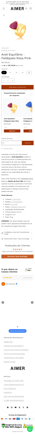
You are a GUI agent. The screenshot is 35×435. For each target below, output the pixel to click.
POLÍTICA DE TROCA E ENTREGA (16, 350)
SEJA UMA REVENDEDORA (14, 396)
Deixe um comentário (17, 331)
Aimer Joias (19, 431)
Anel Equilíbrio (16, 202)
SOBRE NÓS (8, 342)
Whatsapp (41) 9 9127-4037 (14, 380)
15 (4, 72)
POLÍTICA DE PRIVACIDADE (14, 354)
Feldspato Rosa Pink (18, 207)
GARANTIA (8, 392)
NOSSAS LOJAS (9, 362)
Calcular (28, 143)
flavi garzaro (10, 284)
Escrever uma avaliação (17, 256)
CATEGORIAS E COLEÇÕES (14, 358)
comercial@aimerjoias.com (14, 384)
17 (11, 73)
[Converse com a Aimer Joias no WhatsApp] (30, 429)
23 (29, 72)
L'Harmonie (16, 199)
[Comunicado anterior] (3, 3)
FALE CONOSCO (10, 388)
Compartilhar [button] (8, 148)
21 (23, 73)
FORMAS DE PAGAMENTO (13, 346)
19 (17, 73)
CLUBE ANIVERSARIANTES (14, 400)
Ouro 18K (14, 204)
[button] (4, 8)
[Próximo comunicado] (31, 3)
